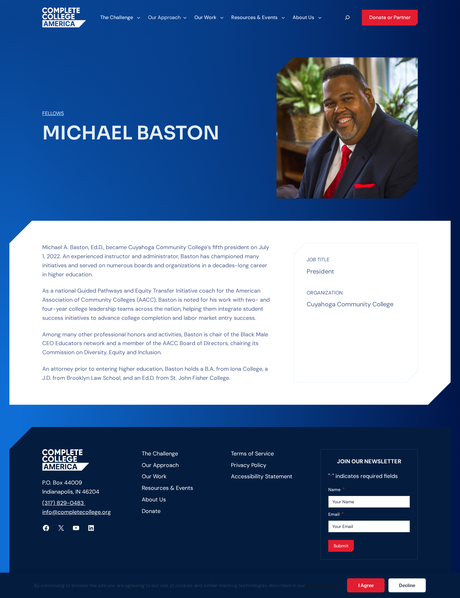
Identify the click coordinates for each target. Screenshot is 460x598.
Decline (407, 585)
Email (336, 514)
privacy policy (322, 585)
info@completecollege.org (76, 512)
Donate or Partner (390, 17)
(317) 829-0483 (63, 503)
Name (336, 489)
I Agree (366, 585)
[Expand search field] (347, 17)
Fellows (53, 113)
